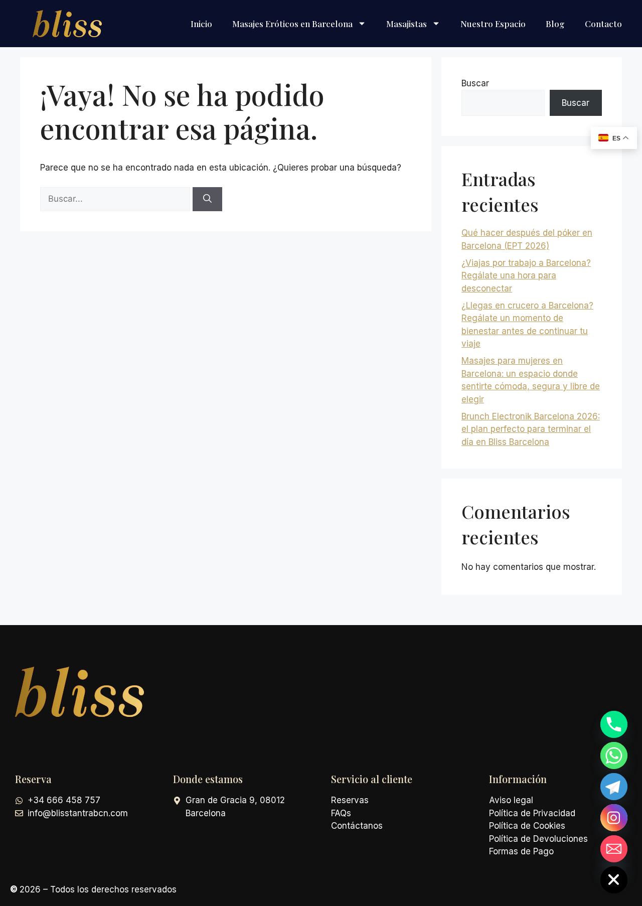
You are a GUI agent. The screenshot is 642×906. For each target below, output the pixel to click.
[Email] (613, 848)
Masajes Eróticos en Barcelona (292, 23)
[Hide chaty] (613, 879)
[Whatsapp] (613, 755)
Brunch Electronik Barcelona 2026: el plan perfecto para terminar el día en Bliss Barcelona (530, 429)
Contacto (603, 23)
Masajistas (406, 23)
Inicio (201, 23)
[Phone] (613, 724)
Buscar (475, 83)
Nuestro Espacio (493, 23)
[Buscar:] (116, 199)
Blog (555, 23)
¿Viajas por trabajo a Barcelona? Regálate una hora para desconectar (526, 275)
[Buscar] (207, 199)
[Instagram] (613, 817)
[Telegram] (613, 786)
